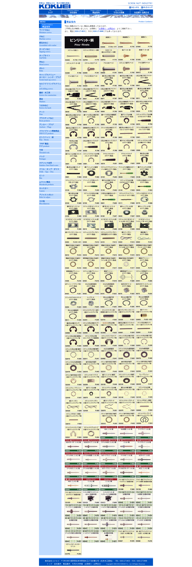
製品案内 (66, 564)
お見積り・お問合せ (107, 29)
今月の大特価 (77, 564)
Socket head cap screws (50, 77)
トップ (49, 564)
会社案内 (57, 564)
